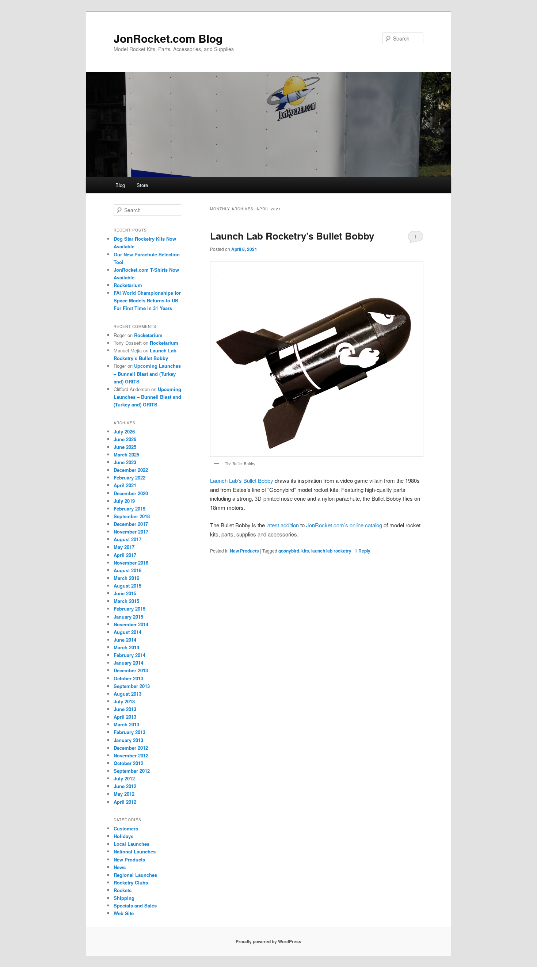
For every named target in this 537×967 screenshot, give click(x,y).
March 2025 (126, 454)
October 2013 (128, 678)
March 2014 (126, 647)
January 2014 (128, 662)
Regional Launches (135, 874)
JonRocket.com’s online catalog (344, 525)
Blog (120, 184)
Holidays (123, 836)
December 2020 (131, 493)
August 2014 (127, 631)
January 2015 (128, 616)
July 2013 (124, 701)
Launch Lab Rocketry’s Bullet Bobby (292, 235)
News (120, 867)
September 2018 (132, 516)
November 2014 (131, 624)
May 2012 (124, 793)
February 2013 (129, 732)
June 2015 (125, 593)
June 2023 (125, 462)
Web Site (124, 913)
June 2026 (125, 439)
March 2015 (126, 600)
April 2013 (125, 716)
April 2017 (125, 554)
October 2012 (128, 763)
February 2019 (129, 508)
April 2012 (125, 801)
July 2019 (124, 500)
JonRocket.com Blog (168, 38)
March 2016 (126, 577)
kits (305, 550)
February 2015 (129, 608)
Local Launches (131, 843)
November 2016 (131, 562)
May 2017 (124, 546)
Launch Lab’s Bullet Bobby (242, 480)
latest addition (282, 525)
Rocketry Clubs (131, 882)
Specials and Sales (135, 905)
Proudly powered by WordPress (268, 941)
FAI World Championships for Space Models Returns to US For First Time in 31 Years (147, 300)
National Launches (135, 851)
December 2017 (131, 523)
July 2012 (124, 778)
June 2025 (125, 446)
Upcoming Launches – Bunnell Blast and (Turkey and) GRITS (147, 373)
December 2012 (131, 747)
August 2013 (127, 693)
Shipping (124, 897)
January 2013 (128, 740)
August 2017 (127, 539)
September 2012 (132, 770)
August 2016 (127, 570)
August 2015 (127, 585)
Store (142, 184)
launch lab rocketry (331, 550)
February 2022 (129, 477)
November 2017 (131, 531)
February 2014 (129, 654)
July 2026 (124, 431)
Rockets (123, 890)
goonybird (288, 550)
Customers (126, 828)
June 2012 (125, 786)
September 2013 (132, 686)
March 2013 (126, 724)
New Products (244, 550)
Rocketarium (128, 285)
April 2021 (125, 485)
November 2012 (131, 755)
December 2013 (131, 670)
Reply (362, 550)
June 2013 (125, 709)
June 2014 (125, 639)
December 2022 (131, 469)
